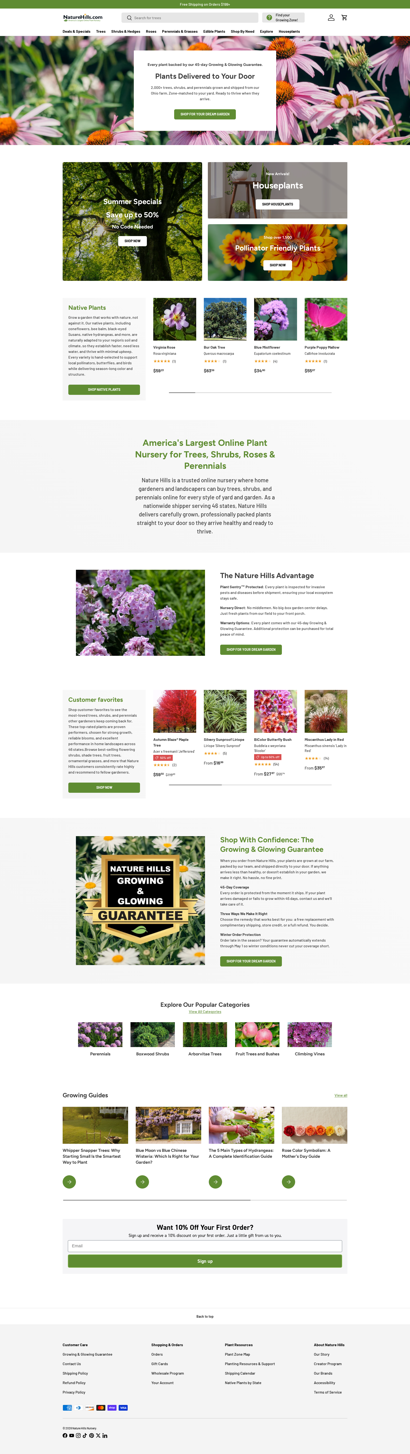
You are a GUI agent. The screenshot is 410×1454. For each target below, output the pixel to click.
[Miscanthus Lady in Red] (326, 711)
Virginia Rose (164, 347)
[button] (283, 18)
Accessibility (324, 1382)
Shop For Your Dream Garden (251, 649)
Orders (157, 1354)
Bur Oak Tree (214, 347)
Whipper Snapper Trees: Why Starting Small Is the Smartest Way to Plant (92, 1156)
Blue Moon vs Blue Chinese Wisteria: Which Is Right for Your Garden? (167, 1156)
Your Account (162, 1382)
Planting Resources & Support (250, 1363)
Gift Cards (159, 1363)
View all (341, 1095)
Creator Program (328, 1363)
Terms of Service (328, 1392)
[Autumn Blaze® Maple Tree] (174, 711)
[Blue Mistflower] (275, 319)
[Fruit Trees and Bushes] (257, 1034)
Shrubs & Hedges (125, 31)
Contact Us (72, 1363)
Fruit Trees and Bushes (257, 1054)
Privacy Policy (74, 1392)
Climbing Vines (310, 1054)
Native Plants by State (243, 1382)
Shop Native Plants (104, 389)
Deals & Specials (76, 31)
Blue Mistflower (267, 347)
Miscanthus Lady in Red (324, 739)
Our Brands (323, 1373)
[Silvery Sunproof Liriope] (225, 711)
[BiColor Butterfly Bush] (275, 711)
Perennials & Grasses (180, 31)
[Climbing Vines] (310, 1034)
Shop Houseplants (277, 204)
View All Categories (205, 1011)
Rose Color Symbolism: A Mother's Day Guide (306, 1153)
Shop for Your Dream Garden (205, 114)
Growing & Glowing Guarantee (87, 1354)
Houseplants (289, 31)
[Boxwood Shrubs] (152, 1034)
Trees (101, 31)
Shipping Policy (75, 1373)
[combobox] (190, 18)
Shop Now (132, 241)
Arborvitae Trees (204, 1054)
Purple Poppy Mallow (322, 347)
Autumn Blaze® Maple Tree (171, 742)
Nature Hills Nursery (84, 1428)
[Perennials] (100, 1034)
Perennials (100, 1054)
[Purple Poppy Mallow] (326, 319)
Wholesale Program (167, 1373)
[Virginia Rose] (174, 319)
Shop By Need (242, 31)
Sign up (205, 1261)
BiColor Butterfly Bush (273, 739)
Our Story (322, 1354)
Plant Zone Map (237, 1354)
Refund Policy (74, 1382)
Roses (151, 31)
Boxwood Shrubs (152, 1054)
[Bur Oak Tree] (225, 319)
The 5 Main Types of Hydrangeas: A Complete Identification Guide (241, 1153)
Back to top (205, 1316)
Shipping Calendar (240, 1373)
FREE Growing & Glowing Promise (225, 4)
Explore (266, 31)
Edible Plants (214, 31)
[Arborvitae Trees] (205, 1034)
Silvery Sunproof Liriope (224, 739)
